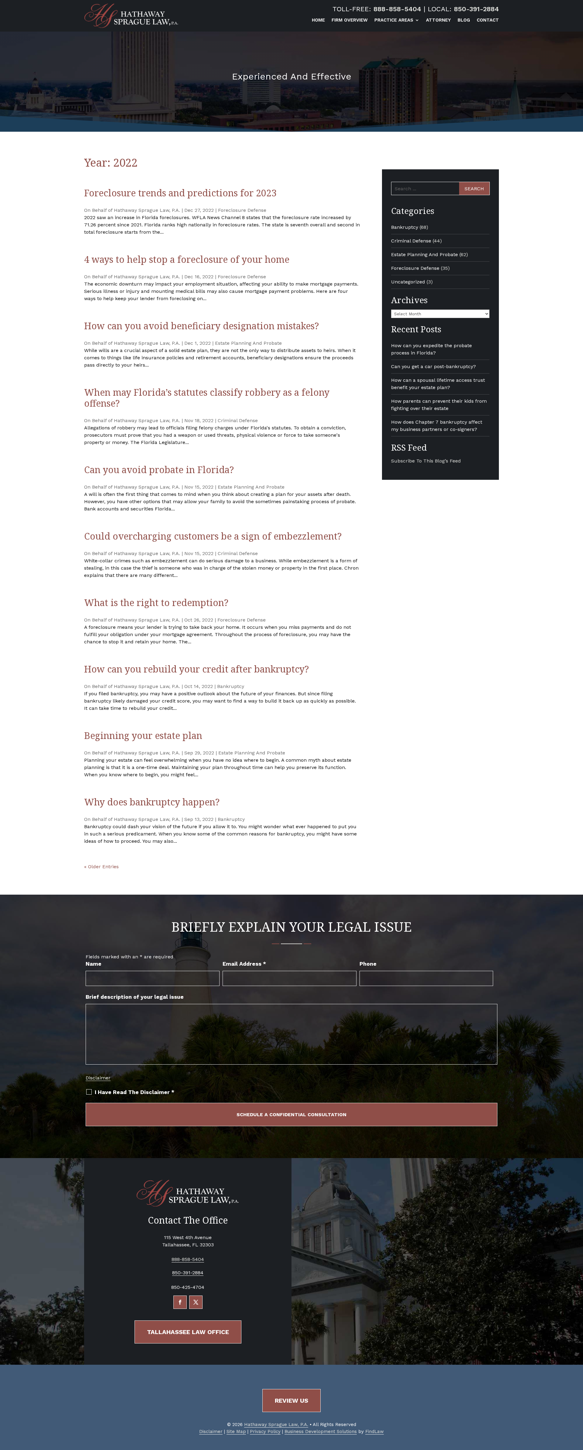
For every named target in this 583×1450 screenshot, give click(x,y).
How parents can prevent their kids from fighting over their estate (439, 404)
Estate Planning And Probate (248, 343)
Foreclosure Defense (242, 210)
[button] (577, 1406)
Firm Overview (350, 20)
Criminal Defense (238, 420)
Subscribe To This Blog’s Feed (426, 461)
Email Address (244, 963)
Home (318, 20)
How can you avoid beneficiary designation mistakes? (201, 326)
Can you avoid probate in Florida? (159, 469)
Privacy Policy (265, 1431)
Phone (368, 963)
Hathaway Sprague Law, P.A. (147, 210)
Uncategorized (408, 282)
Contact (488, 20)
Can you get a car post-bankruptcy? (433, 366)
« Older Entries (101, 866)
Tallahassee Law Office (188, 1332)
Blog (464, 20)
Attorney (438, 20)
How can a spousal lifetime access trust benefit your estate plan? (438, 383)
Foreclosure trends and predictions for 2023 (180, 193)
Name (93, 963)
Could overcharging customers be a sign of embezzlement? (213, 536)
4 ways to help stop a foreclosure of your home (186, 259)
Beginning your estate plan (143, 735)
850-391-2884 (476, 9)
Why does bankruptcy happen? (152, 802)
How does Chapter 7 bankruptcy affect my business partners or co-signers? (436, 425)
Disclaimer (98, 1078)
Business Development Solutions (321, 1431)
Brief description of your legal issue (135, 997)
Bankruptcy (230, 686)
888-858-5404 (397, 9)
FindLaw (374, 1431)
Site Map (236, 1431)
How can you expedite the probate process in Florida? (431, 349)
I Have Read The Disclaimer (134, 1092)
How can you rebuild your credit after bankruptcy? (196, 669)
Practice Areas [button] (393, 20)
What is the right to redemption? (156, 602)
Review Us (291, 1400)
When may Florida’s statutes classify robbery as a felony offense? (206, 397)
